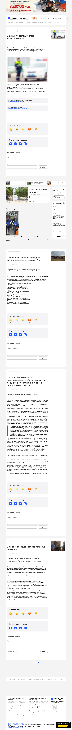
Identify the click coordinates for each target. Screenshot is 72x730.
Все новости (59, 236)
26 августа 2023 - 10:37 (12, 389)
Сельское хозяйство (14, 252)
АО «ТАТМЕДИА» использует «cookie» (17, 724)
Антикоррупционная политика (15, 723)
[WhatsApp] (25, 143)
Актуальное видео (39, 679)
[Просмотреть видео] (12, 223)
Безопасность (12, 31)
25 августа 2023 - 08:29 (12, 553)
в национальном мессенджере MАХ (18, 108)
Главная (10, 22)
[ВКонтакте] (10, 143)
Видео (57, 22)
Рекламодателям (37, 22)
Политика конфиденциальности (15, 727)
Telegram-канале (14, 101)
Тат (49, 18)
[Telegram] (20, 143)
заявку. (26, 457)
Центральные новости (14, 373)
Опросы (27, 22)
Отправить (43, 167)
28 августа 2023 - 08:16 (12, 42)
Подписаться (63, 725)
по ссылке (10, 457)
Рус (42, 18)
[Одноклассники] (15, 143)
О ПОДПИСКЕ (49, 22)
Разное (60, 679)
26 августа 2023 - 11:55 (12, 264)
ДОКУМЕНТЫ (51, 679)
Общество (11, 542)
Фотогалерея (19, 22)
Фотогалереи (21, 679)
